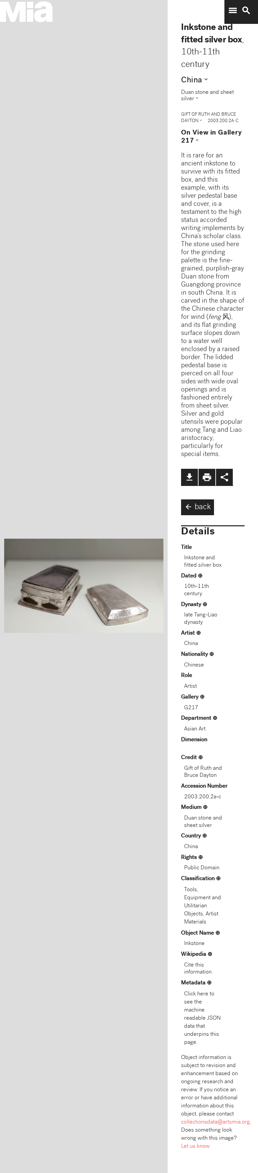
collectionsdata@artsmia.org (215, 1122)
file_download (189, 477)
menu (233, 10)
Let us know (195, 1146)
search (246, 10)
